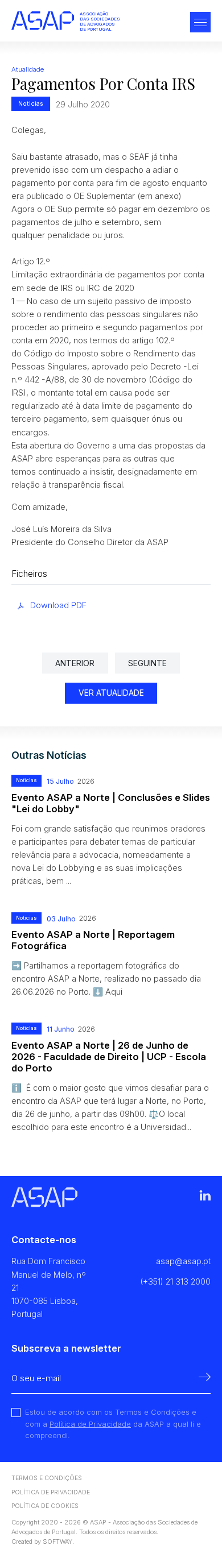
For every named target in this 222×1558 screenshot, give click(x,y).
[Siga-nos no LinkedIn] (205, 1197)
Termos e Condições (46, 1477)
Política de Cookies (45, 1505)
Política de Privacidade (90, 1423)
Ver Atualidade (111, 692)
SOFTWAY (57, 1541)
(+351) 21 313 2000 (175, 1281)
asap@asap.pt (183, 1261)
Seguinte (147, 663)
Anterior (74, 663)
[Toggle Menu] (200, 23)
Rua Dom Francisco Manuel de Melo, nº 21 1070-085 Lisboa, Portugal (48, 1287)
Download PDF (58, 605)
